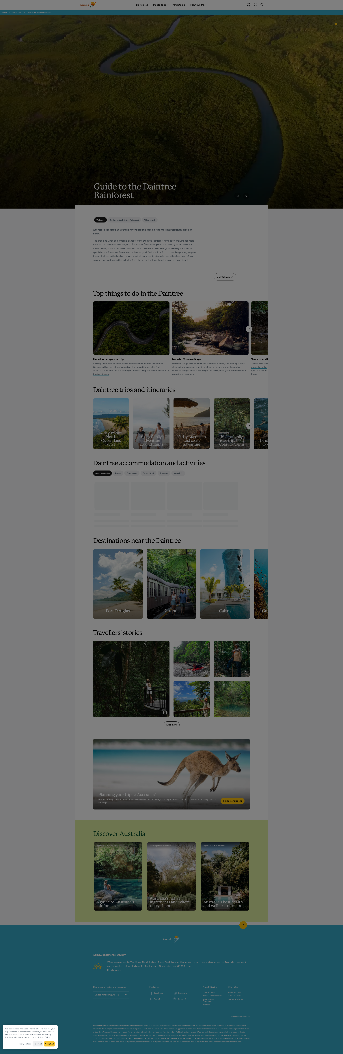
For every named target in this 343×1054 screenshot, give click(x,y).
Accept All (49, 1044)
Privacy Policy (44, 1037)
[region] (30, 1037)
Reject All (38, 1044)
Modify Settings (25, 1044)
